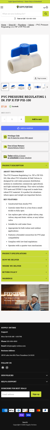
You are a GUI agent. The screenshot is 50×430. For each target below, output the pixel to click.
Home (3, 25)
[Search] (46, 13)
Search (25, 422)
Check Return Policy (16, 148)
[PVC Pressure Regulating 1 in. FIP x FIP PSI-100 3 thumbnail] (21, 87)
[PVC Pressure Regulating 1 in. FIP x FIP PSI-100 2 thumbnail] (13, 87)
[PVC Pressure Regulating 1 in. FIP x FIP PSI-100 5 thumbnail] (37, 87)
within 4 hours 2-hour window (20, 156)
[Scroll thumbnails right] (47, 87)
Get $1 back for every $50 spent (20, 138)
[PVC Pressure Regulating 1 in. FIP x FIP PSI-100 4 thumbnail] (29, 87)
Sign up (36, 394)
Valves (31, 25)
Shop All (12, 25)
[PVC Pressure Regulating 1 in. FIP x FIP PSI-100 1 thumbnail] (5, 87)
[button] (25, 128)
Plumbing (22, 25)
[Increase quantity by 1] (21, 119)
